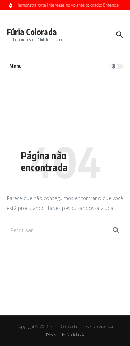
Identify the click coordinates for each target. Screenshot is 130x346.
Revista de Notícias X (65, 335)
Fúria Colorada (32, 32)
